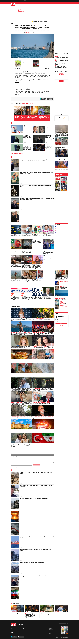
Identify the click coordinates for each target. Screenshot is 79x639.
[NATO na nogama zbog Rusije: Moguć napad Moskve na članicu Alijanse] (15, 503)
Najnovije (19, 3)
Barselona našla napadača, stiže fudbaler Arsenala (61, 64)
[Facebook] (60, 623)
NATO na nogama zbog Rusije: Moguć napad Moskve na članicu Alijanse (34, 498)
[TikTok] (64, 623)
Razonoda (44, 3)
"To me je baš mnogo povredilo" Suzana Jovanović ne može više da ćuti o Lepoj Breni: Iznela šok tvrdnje (61, 170)
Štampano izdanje (21, 11)
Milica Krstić (27, 32)
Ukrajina (19, 7)
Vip (41, 3)
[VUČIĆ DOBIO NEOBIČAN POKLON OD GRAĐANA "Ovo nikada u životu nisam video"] (39, 147)
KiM (18, 10)
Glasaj (61, 323)
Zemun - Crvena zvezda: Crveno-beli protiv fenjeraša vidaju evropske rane (61, 57)
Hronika (34, 3)
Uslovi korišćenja (52, 632)
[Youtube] (65, 623)
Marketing (50, 628)
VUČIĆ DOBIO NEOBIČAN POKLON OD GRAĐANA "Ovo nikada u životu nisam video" (49, 146)
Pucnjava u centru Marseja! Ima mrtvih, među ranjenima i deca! (32, 562)
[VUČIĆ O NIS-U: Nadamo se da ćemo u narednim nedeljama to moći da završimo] (17, 129)
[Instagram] (62, 623)
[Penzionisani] (46, 0)
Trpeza (53, 3)
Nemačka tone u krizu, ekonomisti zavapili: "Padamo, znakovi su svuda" (34, 523)
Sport (38, 3)
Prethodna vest (18, 68)
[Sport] (40, 0)
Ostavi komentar (36, 464)
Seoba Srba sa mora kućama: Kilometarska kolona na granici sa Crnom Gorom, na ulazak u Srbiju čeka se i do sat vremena (61, 71)
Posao (50, 633)
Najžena (49, 3)
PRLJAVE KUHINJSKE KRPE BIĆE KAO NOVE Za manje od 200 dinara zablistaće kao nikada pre (26, 61)
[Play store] (43, 99)
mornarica (16, 153)
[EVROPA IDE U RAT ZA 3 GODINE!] (15, 216)
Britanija (20, 153)
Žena (24, 631)
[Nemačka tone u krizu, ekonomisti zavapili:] (15, 529)
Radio (57, 3)
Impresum (50, 630)
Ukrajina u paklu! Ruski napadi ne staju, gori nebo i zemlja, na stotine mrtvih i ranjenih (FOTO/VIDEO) (31, 615)
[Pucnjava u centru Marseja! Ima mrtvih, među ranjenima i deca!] (15, 568)
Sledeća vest (47, 68)
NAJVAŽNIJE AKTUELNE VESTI (28, 103)
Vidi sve (61, 74)
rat (12, 153)
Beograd (19, 9)
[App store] (50, 99)
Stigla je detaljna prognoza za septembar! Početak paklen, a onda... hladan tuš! (16, 614)
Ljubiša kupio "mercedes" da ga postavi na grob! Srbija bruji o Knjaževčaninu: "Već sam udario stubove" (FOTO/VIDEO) (60, 147)
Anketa (56, 313)
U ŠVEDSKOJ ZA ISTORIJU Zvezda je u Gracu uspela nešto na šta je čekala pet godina (44, 61)
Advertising (51, 629)
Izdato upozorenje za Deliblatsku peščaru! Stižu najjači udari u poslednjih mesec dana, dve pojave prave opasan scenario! (61, 135)
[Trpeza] (35, 0)
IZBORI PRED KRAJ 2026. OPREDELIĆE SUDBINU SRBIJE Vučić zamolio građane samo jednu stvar (27, 137)
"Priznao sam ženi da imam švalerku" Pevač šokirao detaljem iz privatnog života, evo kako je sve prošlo (61, 159)
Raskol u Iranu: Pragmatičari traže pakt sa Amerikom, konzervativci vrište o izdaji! (36, 587)
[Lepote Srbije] (25, 0)
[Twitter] (67, 623)
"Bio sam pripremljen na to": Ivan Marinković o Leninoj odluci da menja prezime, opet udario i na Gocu (61, 67)
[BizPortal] (19, 0)
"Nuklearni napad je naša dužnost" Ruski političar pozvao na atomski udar (34, 511)
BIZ (30, 3)
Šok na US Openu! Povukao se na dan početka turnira (61, 614)
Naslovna (23, 3)
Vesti (28, 3)
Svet (18, 8)
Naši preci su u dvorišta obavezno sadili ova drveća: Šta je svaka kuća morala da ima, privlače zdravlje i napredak (46, 615)
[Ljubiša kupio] (61, 141)
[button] (37, 32)
